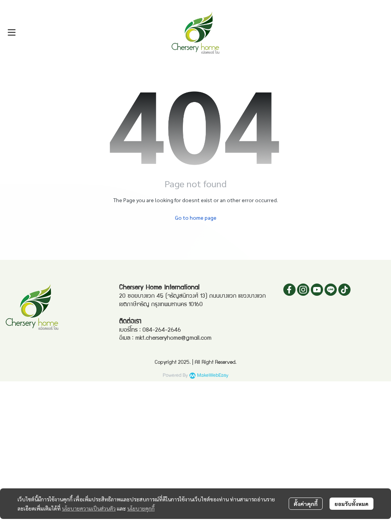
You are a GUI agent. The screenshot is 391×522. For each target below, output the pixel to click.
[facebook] (289, 290)
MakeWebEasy (212, 375)
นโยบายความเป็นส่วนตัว (89, 508)
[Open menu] (11, 32)
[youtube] (317, 290)
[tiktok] (344, 290)
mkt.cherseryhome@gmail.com (173, 338)
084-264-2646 (161, 330)
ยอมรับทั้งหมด (351, 503)
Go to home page (196, 217)
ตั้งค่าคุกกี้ (306, 503)
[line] (331, 290)
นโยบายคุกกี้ (141, 508)
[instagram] (303, 290)
